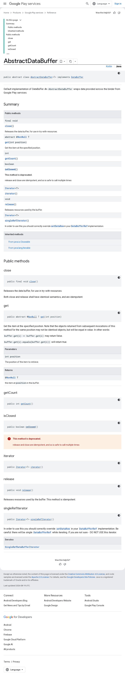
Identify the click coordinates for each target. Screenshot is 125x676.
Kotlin (109, 66)
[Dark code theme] (118, 73)
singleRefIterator (16, 220)
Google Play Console (94, 605)
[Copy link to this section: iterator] (17, 456)
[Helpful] (114, 12)
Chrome (7, 630)
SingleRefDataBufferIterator (22, 547)
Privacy (16, 661)
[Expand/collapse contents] (20, 20)
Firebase (8, 634)
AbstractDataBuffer (41, 77)
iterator (10, 193)
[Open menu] (5, 3)
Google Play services (34, 13)
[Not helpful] (119, 12)
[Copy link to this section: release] (17, 479)
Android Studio (92, 600)
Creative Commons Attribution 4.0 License (86, 574)
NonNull (22, 137)
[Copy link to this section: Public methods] (32, 261)
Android (7, 625)
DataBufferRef (79, 226)
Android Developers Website (57, 600)
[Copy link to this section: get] (12, 306)
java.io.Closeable (22, 242)
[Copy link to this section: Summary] (22, 104)
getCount (10, 158)
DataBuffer (77, 77)
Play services (30, 4)
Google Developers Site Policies (81, 577)
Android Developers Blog (15, 600)
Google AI (8, 644)
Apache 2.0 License (40, 577)
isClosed (10, 169)
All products (9, 649)
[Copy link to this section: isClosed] (19, 416)
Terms (7, 661)
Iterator (10, 188)
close (8, 126)
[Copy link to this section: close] (14, 271)
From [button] (19, 242)
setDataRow (57, 226)
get (7, 142)
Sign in (117, 3)
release (9, 204)
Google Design (51, 605)
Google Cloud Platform (14, 639)
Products (17, 13)
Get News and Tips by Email (17, 605)
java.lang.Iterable (22, 248)
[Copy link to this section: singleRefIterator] (31, 508)
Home (6, 13)
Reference (51, 13)
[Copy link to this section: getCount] (20, 393)
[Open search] (87, 3)
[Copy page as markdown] (70, 61)
